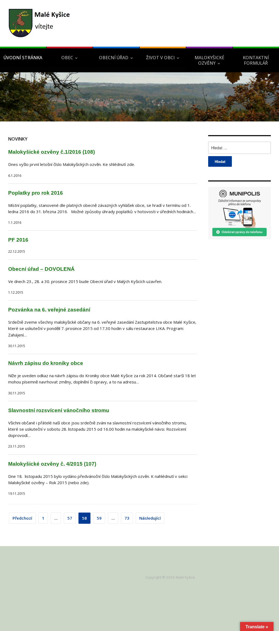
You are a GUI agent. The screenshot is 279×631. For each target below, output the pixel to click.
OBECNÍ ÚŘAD (113, 58)
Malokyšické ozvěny (209, 60)
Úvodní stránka (23, 58)
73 (127, 518)
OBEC (67, 58)
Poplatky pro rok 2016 (35, 193)
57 (69, 518)
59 (99, 518)
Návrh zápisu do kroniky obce (45, 363)
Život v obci (160, 58)
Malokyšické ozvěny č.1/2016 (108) (51, 152)
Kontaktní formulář (256, 60)
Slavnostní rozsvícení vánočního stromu (58, 410)
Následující (150, 518)
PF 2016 (18, 240)
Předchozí (22, 518)
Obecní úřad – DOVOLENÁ (41, 269)
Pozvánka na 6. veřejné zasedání (49, 309)
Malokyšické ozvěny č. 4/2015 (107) (52, 464)
